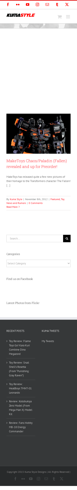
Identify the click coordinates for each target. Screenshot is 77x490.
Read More (12, 206)
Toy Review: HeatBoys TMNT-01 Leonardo (20, 388)
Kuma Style (16, 199)
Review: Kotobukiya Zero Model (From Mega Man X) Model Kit (20, 408)
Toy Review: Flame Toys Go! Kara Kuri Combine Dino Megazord (20, 347)
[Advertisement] (38, 69)
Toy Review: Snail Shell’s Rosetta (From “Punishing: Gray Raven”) (19, 369)
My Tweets (48, 341)
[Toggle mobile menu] (68, 16)
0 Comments (36, 203)
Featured (55, 199)
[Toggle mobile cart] (60, 16)
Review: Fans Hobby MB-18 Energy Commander (21, 427)
